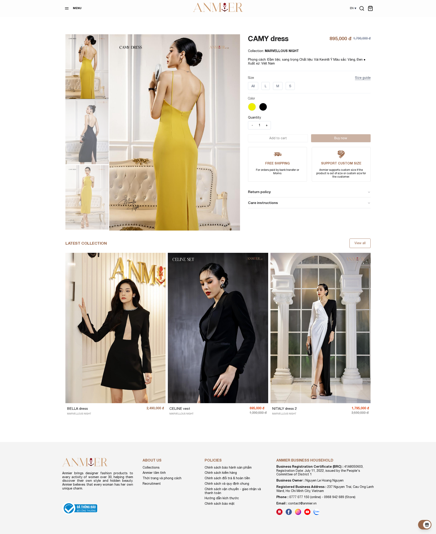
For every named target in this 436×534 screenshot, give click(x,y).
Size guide (363, 77)
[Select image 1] (87, 66)
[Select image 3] (87, 197)
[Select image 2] (87, 132)
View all (360, 243)
